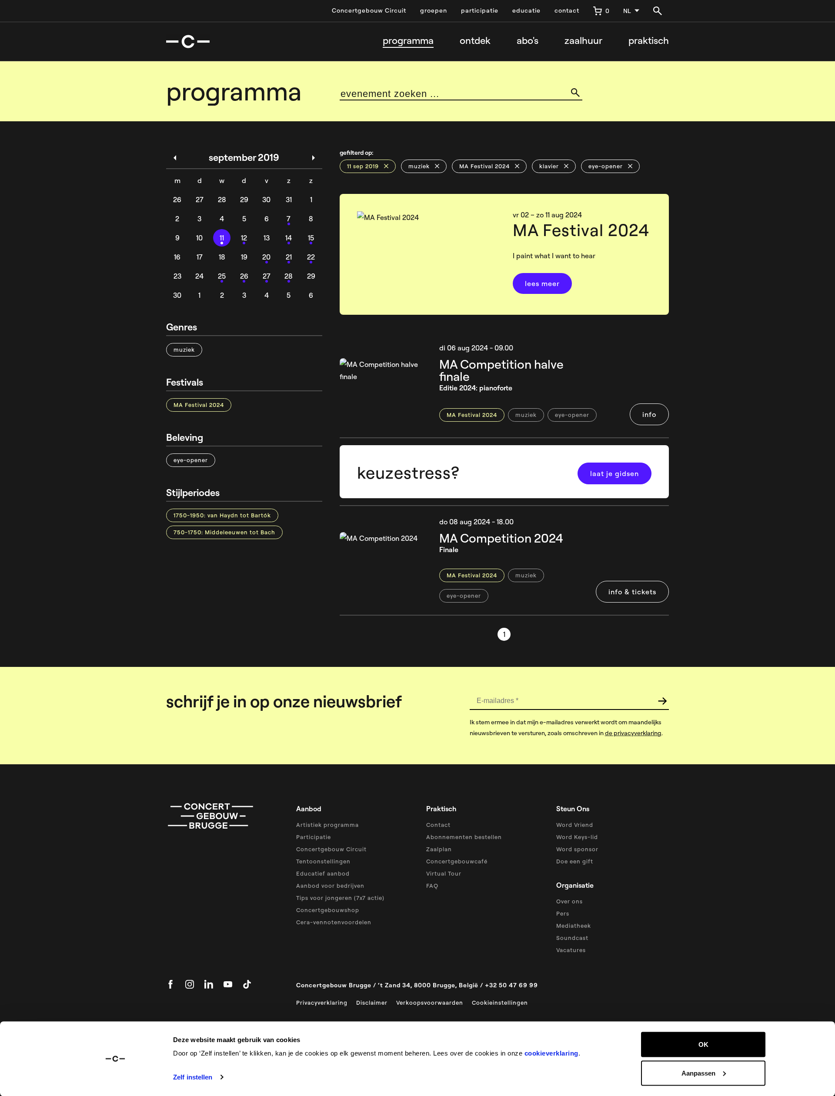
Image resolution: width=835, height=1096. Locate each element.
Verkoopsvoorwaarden (429, 1002)
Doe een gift (574, 861)
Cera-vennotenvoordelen (333, 922)
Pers (562, 913)
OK (703, 1044)
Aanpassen (698, 1072)
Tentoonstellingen (323, 861)
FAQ (432, 885)
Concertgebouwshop (327, 909)
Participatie (313, 836)
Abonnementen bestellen (464, 836)
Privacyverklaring (321, 1002)
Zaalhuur (583, 41)
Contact (438, 824)
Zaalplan (439, 849)
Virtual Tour (443, 873)
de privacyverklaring (633, 733)
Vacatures (571, 949)
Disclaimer (371, 1002)
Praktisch (648, 41)
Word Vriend (574, 824)
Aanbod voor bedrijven (330, 885)
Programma (408, 41)
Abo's (527, 41)
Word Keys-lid (577, 836)
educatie (526, 10)
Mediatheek (573, 925)
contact (566, 10)
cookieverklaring (551, 1053)
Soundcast (572, 937)
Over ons (569, 901)
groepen (433, 10)
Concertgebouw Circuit (369, 10)
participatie (479, 10)
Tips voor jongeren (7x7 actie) (340, 897)
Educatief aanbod (323, 873)
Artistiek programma (327, 824)
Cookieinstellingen (500, 1002)
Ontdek (475, 41)
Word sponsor (577, 849)
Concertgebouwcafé (457, 861)
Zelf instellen (192, 1077)
